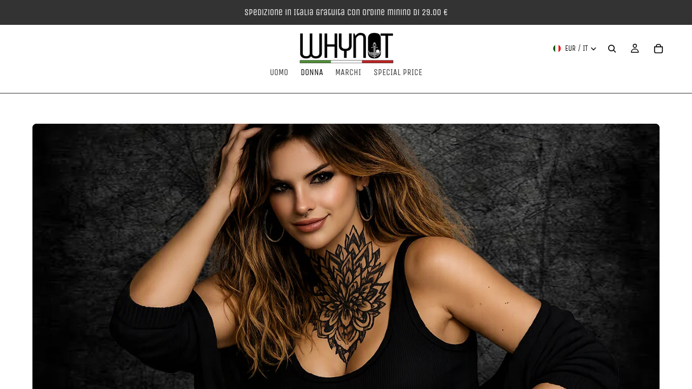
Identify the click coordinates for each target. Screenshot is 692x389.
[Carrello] (658, 49)
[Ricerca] (612, 49)
